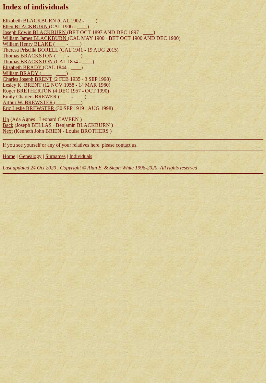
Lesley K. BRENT (23, 85)
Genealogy (30, 156)
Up (6, 119)
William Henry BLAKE (28, 44)
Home (9, 156)
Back (8, 125)
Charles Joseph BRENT (28, 79)
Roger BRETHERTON (28, 90)
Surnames (55, 156)
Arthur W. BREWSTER (28, 102)
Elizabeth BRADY (23, 67)
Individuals (80, 156)
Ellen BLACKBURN (26, 26)
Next (8, 131)
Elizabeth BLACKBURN (30, 20)
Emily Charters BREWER (30, 96)
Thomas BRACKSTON (28, 55)
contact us (126, 145)
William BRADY (21, 73)
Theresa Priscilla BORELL (31, 50)
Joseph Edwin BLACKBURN (35, 32)
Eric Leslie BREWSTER (29, 108)
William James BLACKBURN (35, 38)
